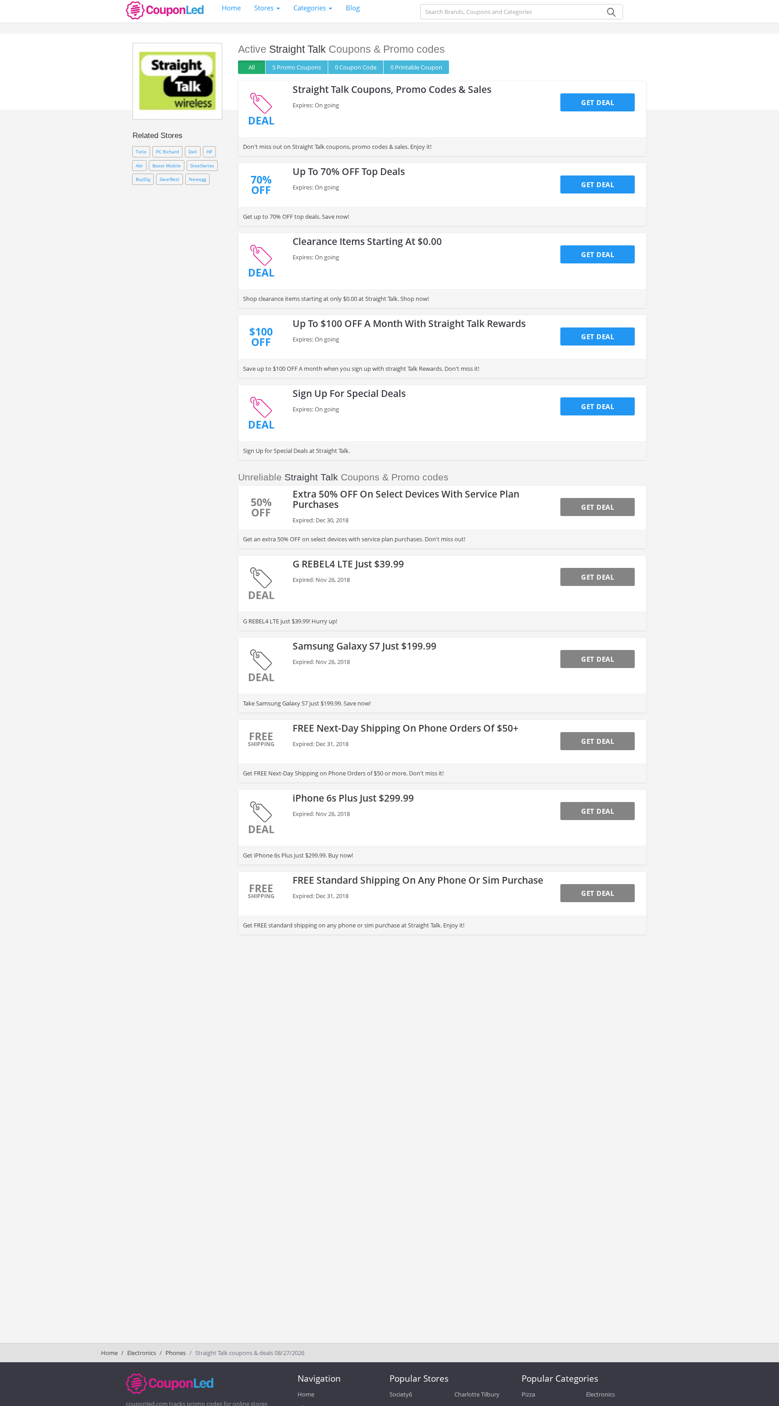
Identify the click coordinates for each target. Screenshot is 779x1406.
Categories (310, 7)
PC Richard (167, 151)
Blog (353, 7)
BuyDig (143, 179)
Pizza (528, 1394)
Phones (175, 1353)
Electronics (141, 1353)
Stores (264, 7)
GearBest (169, 179)
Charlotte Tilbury (476, 1394)
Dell (192, 151)
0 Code (355, 67)
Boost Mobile (166, 165)
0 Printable (416, 67)
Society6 (401, 1394)
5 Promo (296, 67)
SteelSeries (202, 165)
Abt (139, 165)
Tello (141, 151)
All (251, 67)
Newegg (197, 179)
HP (209, 151)
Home (231, 7)
